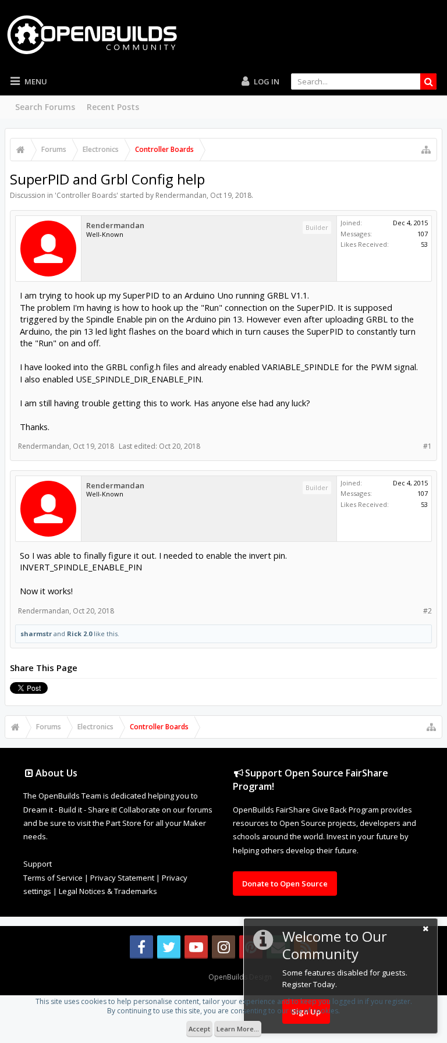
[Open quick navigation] (426, 150)
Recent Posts (113, 106)
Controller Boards (86, 195)
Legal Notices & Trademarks (108, 891)
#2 (427, 610)
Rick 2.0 (79, 633)
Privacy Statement (122, 877)
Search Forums (45, 106)
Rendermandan (181, 195)
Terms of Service (53, 877)
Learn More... (238, 1028)
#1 (427, 446)
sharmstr (36, 633)
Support (37, 863)
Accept (199, 1028)
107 (422, 233)
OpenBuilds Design (240, 977)
